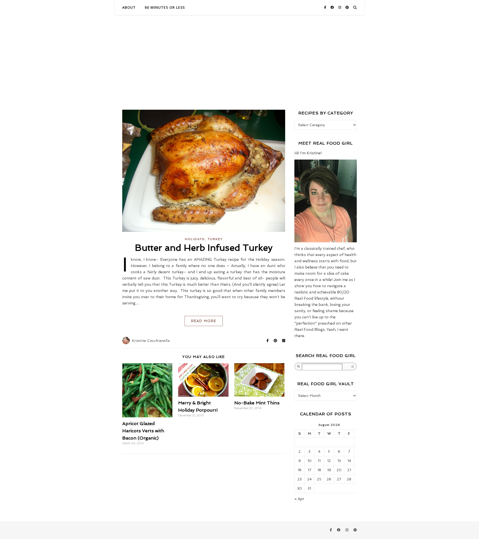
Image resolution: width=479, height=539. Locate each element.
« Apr (299, 499)
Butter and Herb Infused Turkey (204, 247)
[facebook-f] (325, 7)
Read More (203, 321)
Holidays (195, 239)
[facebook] (333, 7)
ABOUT (129, 7)
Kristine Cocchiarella (151, 341)
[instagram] (340, 7)
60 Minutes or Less (165, 7)
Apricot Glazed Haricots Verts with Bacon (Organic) (143, 431)
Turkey (215, 239)
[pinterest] (347, 7)
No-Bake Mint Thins (256, 402)
